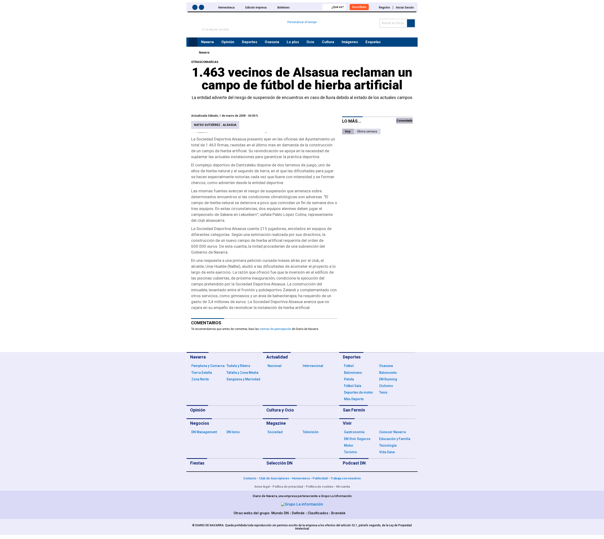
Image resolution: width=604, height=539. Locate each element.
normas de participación (275, 329)
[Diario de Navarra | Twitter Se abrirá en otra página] (202, 8)
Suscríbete (359, 7)
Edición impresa (256, 7)
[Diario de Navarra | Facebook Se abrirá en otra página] (195, 8)
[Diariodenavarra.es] (192, 52)
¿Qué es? (337, 7)
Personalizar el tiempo (302, 22)
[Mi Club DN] (310, 7)
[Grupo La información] (302, 504)
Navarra (204, 52)
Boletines (283, 7)
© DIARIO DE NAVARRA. (208, 525)
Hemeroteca (226, 7)
